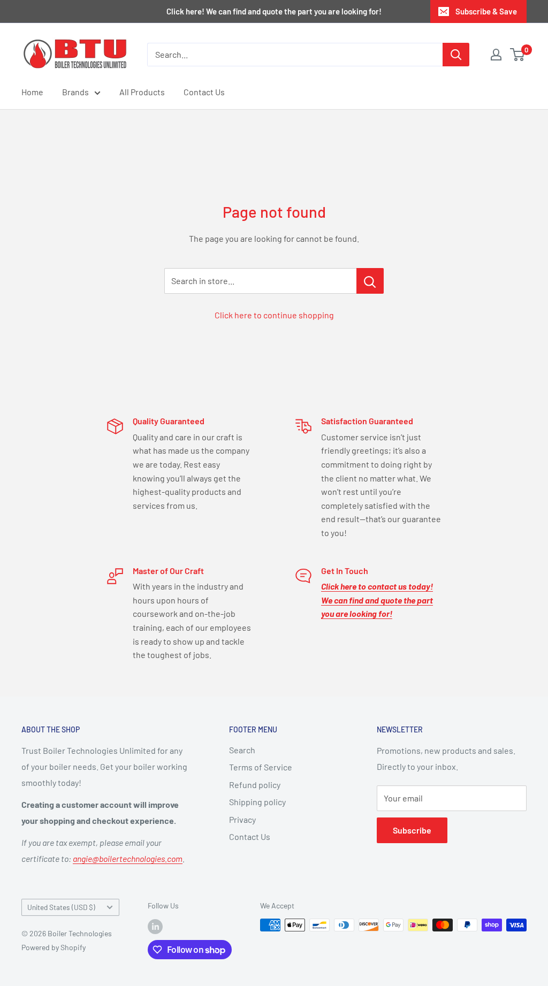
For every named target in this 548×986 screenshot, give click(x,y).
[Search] (456, 54)
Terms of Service (260, 767)
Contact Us (204, 92)
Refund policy (254, 784)
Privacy (242, 819)
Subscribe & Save (486, 11)
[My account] (496, 54)
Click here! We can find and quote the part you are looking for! (274, 11)
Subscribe (412, 830)
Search (242, 750)
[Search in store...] (370, 281)
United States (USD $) (61, 907)
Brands (75, 92)
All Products (142, 92)
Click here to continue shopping (274, 315)
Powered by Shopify (53, 947)
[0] (517, 54)
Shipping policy (257, 802)
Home (32, 92)
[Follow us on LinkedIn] (155, 926)
